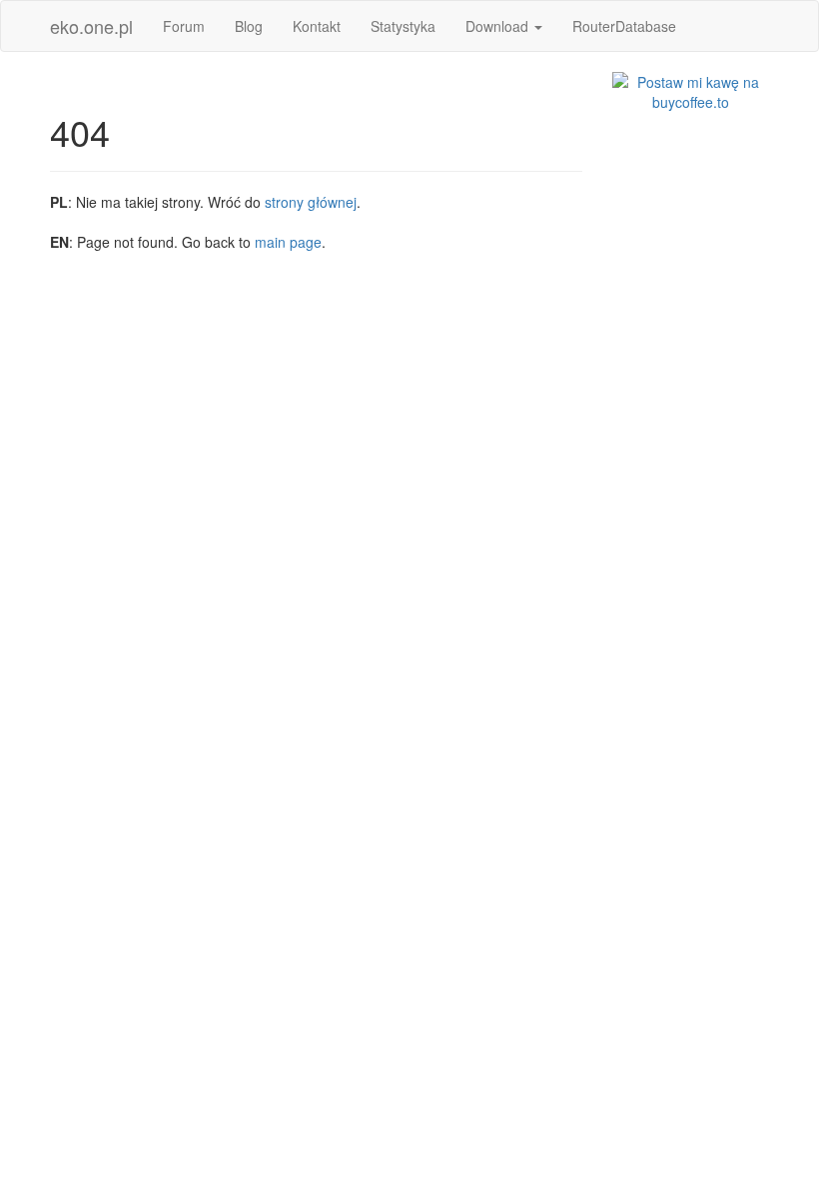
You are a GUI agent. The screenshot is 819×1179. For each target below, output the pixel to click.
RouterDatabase (624, 26)
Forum (184, 26)
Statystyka (403, 26)
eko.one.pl (91, 26)
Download (498, 26)
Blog (249, 26)
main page (288, 242)
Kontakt (317, 26)
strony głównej (311, 202)
